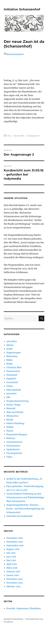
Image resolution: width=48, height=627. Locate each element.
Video (9, 456)
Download (11, 375)
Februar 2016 (13, 571)
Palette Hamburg (15, 423)
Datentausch (13, 371)
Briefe (9, 363)
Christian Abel (13, 367)
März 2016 (11, 567)
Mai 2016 (11, 560)
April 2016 (11, 564)
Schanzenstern (14, 442)
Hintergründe (13, 389)
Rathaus (10, 438)
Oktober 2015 (13, 586)
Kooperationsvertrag (17, 401)
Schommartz (13, 445)
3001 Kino (11, 341)
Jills (8, 397)
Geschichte (12, 382)
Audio (9, 348)
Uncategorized (32, 136)
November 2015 (14, 582)
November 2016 (14, 541)
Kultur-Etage (13, 404)
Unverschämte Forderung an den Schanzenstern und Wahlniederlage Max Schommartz (25, 497)
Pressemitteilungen (16, 434)
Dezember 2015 (14, 579)
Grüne (9, 386)
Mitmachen (12, 415)
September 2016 (15, 545)
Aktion (10, 345)
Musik (9, 419)
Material (10, 408)
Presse (9, 430)
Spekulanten (13, 449)
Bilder (9, 360)
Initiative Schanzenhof (22, 9)
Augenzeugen (13, 352)
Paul (9, 136)
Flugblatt (11, 378)
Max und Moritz (14, 412)
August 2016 (12, 549)
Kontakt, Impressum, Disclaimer (23, 608)
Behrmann (12, 356)
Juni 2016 (11, 556)
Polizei (9, 427)
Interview (11, 393)
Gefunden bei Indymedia (19, 516)
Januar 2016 (12, 575)
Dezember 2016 (14, 538)
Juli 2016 (10, 553)
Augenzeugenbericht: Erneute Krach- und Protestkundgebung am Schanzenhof (25, 509)
